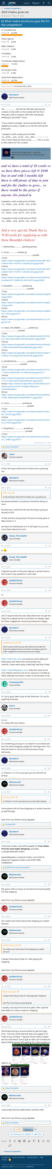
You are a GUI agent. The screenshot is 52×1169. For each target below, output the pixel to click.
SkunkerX (7, 16)
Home (4, 1159)
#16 (49, 916)
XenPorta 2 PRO (7, 1167)
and (17, 867)
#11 (49, 739)
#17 (49, 940)
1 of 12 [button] (18, 1129)
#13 (49, 792)
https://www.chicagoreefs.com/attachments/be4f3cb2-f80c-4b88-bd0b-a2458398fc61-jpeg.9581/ (25, 396)
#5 (50, 567)
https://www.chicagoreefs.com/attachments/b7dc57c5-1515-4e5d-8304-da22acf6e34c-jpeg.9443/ (25, 379)
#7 (50, 611)
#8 (50, 637)
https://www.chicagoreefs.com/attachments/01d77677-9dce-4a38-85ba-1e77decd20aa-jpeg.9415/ (25, 371)
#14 (49, 841)
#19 (49, 1027)
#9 (50, 692)
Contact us (6, 1157)
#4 (50, 546)
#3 (50, 487)
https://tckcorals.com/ (11, 658)
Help (41, 1157)
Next (27, 1129)
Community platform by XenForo (23, 1165)
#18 (49, 986)
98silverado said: (9, 992)
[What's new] (43, 3)
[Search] (48, 3)
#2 (50, 464)
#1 (50, 104)
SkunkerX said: (9, 797)
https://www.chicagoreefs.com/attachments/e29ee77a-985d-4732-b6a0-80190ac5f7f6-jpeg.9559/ (25, 354)
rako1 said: (7, 493)
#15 (49, 884)
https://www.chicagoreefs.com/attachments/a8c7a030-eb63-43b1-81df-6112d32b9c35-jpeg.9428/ (25, 262)
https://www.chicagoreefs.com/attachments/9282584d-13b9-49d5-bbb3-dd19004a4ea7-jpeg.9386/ (25, 337)
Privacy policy (32, 1157)
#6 (50, 590)
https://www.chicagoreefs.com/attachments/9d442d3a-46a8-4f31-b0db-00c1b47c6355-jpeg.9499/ (25, 278)
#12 (49, 768)
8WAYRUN (30, 1167)
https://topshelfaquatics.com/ (15, 670)
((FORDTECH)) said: (10, 643)
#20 (49, 1105)
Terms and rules (18, 1157)
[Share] (46, 104)
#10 (49, 715)
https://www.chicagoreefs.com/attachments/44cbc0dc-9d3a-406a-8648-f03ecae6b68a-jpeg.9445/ (25, 346)
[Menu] (4, 3)
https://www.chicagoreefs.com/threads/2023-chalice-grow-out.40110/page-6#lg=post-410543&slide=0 (25, 386)
